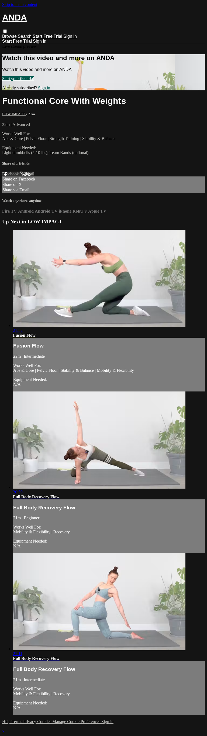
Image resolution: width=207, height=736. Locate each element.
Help (7, 721)
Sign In (39, 41)
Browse (10, 36)
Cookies (44, 721)
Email (29, 174)
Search (25, 36)
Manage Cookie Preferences (76, 721)
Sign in (70, 36)
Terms (17, 721)
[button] (5, 31)
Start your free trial (18, 78)
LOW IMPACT (14, 114)
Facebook (11, 174)
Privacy (30, 721)
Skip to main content (19, 4)
